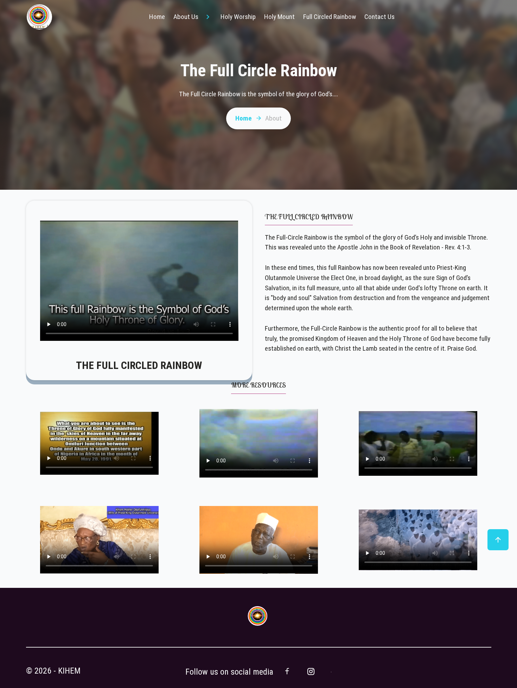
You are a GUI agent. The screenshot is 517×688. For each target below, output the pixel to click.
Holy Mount (279, 17)
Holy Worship (238, 17)
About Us (185, 17)
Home (157, 17)
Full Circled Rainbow (329, 17)
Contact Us (379, 17)
